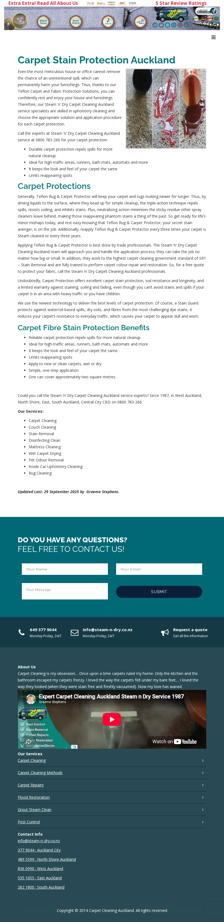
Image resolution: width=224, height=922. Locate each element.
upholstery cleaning (90, 110)
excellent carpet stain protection (114, 280)
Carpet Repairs (31, 785)
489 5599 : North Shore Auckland (47, 859)
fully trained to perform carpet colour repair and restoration (114, 264)
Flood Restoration (34, 797)
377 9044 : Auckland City (39, 850)
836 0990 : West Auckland (40, 868)
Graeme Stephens (102, 491)
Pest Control (29, 821)
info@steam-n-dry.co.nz (107, 629)
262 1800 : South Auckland (41, 887)
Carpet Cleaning (32, 760)
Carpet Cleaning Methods (40, 772)
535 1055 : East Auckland (40, 877)
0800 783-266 (48, 139)
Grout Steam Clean (34, 809)
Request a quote (190, 629)
